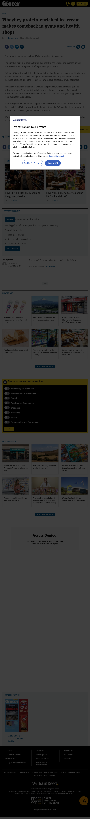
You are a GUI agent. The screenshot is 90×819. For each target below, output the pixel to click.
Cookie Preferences (33, 163)
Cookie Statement (56, 155)
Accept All (53, 163)
